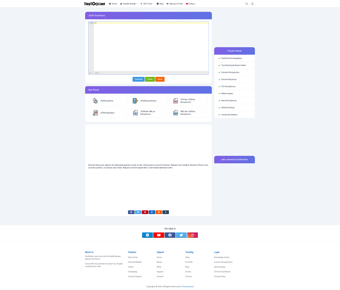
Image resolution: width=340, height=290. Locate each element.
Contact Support (135, 276)
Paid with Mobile (135, 262)
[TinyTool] (95, 4)
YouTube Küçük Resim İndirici (233, 65)
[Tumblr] (165, 212)
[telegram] (147, 235)
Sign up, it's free (176, 4)
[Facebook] (131, 212)
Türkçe (191, 4)
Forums (188, 276)
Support (160, 272)
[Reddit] (159, 212)
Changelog (132, 272)
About (159, 262)
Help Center (133, 257)
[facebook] (170, 235)
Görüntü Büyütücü (229, 79)
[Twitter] (138, 212)
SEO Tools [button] (147, 4)
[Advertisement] (148, 145)
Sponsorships (220, 267)
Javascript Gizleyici (229, 115)
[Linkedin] (152, 212)
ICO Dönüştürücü (228, 86)
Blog (161, 4)
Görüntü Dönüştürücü (230, 72)
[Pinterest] (145, 212)
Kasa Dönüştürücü (229, 100)
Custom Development (223, 262)
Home (114, 4)
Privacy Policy (220, 276)
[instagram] (192, 235)
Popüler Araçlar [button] (129, 4)
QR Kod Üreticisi (228, 108)
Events (188, 272)
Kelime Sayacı (227, 93)
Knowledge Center (222, 257)
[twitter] (181, 235)
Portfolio (189, 262)
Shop (187, 257)
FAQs (159, 267)
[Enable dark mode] (252, 3)
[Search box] (246, 3)
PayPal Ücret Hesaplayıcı (231, 58)
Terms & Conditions (222, 272)
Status (131, 267)
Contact (160, 276)
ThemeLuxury (187, 286)
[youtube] (158, 235)
